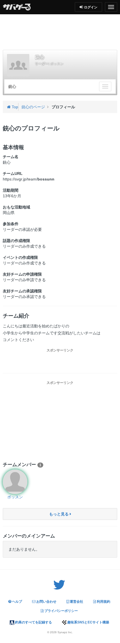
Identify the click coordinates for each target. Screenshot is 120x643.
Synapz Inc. (65, 632)
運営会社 (76, 602)
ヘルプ (16, 602)
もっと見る (59, 514)
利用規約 (103, 602)
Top (14, 107)
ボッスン (57, 64)
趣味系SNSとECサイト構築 (87, 622)
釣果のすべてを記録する (33, 622)
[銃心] (18, 65)
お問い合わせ (45, 602)
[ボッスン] (15, 482)
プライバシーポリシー (61, 611)
